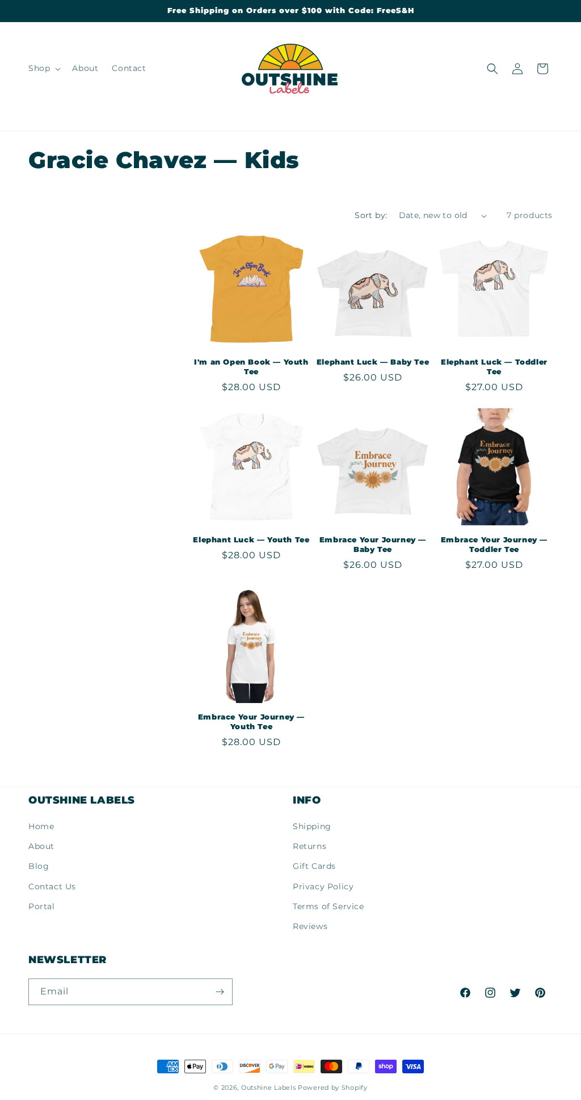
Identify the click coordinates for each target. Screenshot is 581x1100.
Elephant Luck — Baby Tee (373, 361)
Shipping (312, 826)
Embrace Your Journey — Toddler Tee (494, 544)
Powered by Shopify (333, 1087)
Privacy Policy (323, 886)
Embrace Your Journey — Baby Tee (372, 544)
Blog (38, 866)
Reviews (310, 926)
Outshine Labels (268, 1087)
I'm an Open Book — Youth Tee (251, 366)
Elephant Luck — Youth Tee (251, 539)
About (41, 846)
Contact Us (52, 886)
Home (41, 826)
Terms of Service (328, 906)
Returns (309, 846)
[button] (43, 68)
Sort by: (371, 215)
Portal (41, 906)
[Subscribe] (219, 991)
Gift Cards (314, 866)
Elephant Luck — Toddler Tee (494, 366)
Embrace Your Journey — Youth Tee (251, 721)
